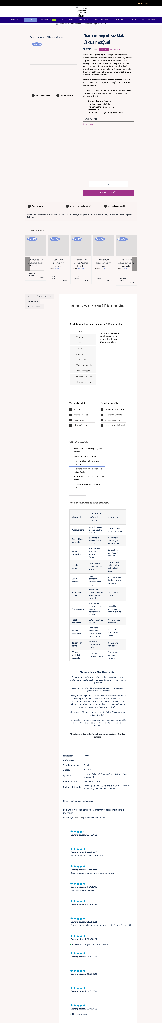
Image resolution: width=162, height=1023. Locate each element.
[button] (82, 409)
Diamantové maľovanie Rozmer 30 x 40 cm (57, 214)
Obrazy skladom (116, 214)
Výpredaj (129, 214)
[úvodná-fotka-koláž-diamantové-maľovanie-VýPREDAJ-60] (81, 24)
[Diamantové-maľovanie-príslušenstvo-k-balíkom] (53, 51)
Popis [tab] (30, 296)
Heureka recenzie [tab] (35, 306)
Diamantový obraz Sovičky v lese (103, 262)
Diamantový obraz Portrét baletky (81, 262)
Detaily (41, 277)
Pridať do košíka (108, 192)
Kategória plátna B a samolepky (93, 214)
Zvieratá (30, 217)
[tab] (83, 331)
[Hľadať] (148, 11)
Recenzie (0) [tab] (33, 301)
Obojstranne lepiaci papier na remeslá (126, 262)
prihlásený (78, 817)
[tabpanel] (111, 346)
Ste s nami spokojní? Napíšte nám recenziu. (49, 37)
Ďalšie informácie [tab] (44, 296)
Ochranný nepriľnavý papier (58, 262)
